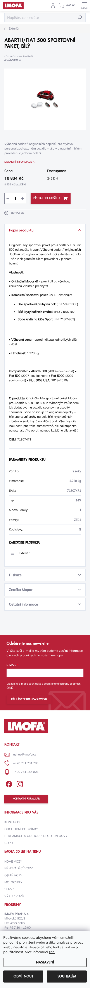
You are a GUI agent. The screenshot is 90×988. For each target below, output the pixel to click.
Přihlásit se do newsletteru (29, 699)
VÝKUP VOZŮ (14, 896)
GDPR (8, 843)
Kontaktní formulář (26, 798)
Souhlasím (66, 976)
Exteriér (24, 553)
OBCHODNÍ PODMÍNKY (21, 829)
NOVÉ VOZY (13, 861)
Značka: (13, 59)
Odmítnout (23, 976)
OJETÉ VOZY (13, 875)
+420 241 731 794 (25, 763)
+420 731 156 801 (25, 772)
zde (52, 952)
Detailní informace (18, 161)
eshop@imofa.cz (24, 754)
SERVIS (9, 889)
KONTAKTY (12, 822)
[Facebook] (8, 783)
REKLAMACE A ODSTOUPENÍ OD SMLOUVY (36, 836)
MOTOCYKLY (13, 882)
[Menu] (84, 5)
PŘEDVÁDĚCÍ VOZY (18, 868)
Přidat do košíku (46, 198)
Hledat (80, 17)
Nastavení (45, 962)
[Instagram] (19, 783)
